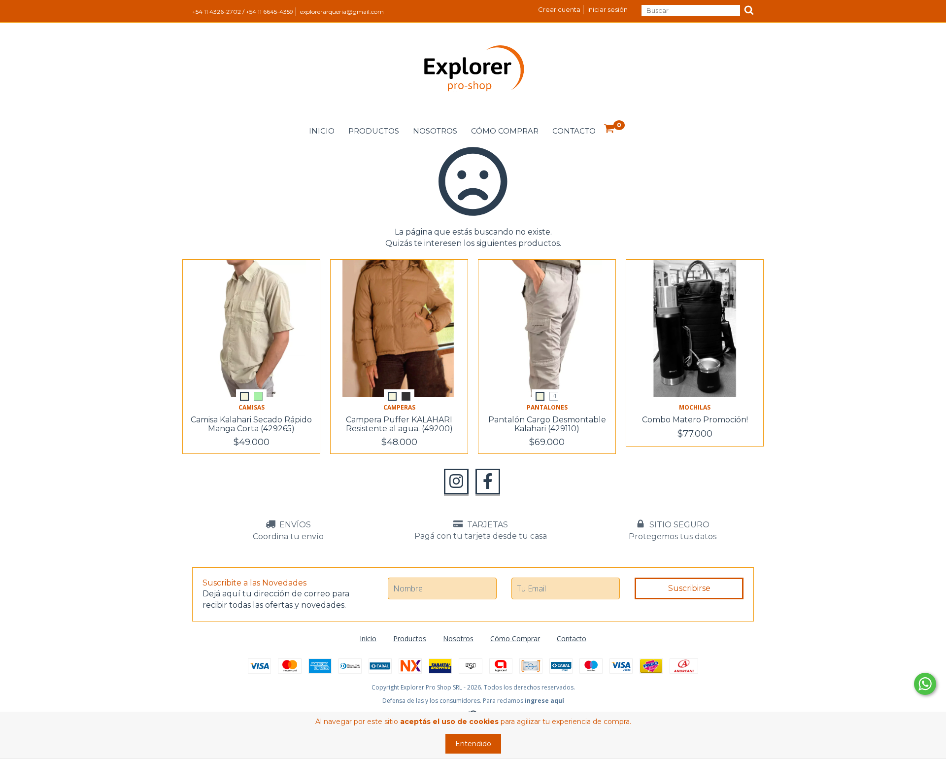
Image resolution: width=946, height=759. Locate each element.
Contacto (574, 131)
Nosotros (435, 131)
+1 (554, 396)
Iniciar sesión (607, 9)
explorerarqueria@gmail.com (342, 11)
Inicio (322, 131)
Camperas (399, 407)
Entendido (473, 743)
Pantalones (547, 407)
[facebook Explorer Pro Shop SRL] (487, 481)
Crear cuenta (559, 9)
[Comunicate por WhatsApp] (925, 684)
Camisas (251, 407)
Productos (373, 131)
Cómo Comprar (505, 131)
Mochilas (694, 407)
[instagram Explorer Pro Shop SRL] (456, 481)
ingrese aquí (544, 700)
